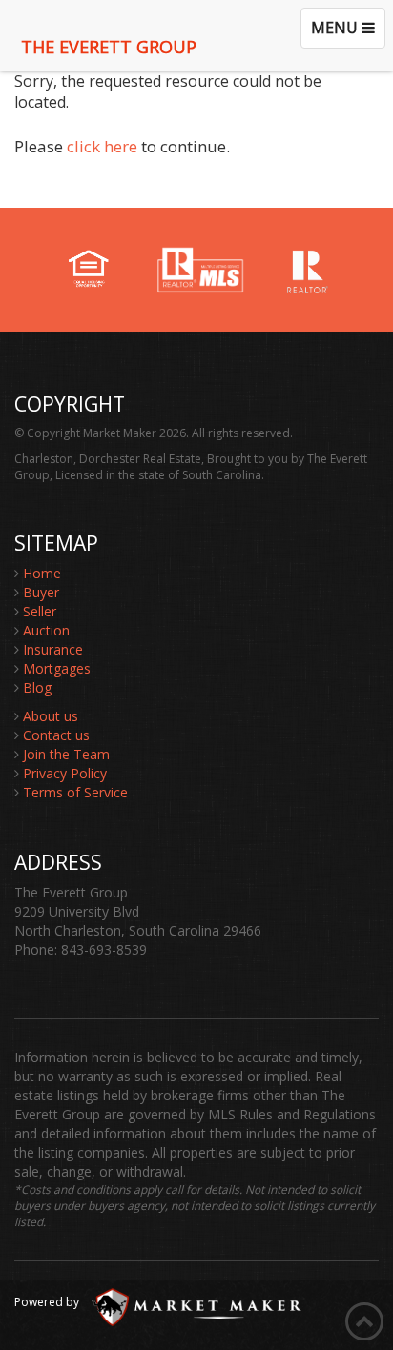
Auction (46, 630)
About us (50, 716)
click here (102, 146)
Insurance (53, 649)
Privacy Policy (65, 773)
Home (42, 573)
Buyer (41, 592)
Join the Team (66, 754)
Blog (37, 687)
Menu (347, 32)
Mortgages (57, 668)
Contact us (56, 735)
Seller (39, 611)
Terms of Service (75, 792)
